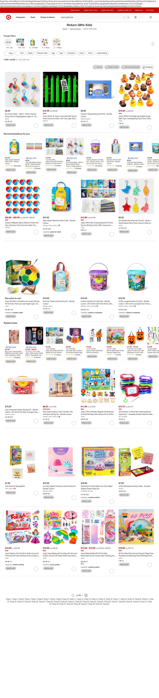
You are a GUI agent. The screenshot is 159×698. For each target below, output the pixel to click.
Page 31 (71, 601)
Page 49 (99, 604)
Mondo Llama (85, 119)
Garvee (7, 227)
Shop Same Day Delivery (99, 6)
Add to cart (10, 125)
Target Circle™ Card (90, 10)
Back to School (21, 1)
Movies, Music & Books (87, 4)
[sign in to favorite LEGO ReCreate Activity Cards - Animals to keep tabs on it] (149, 495)
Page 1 (8, 599)
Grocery (109, 1)
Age (53, 53)
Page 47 (84, 604)
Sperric (45, 121)
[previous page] (73, 595)
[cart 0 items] (150, 17)
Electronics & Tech (60, 4)
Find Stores (136, 6)
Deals (8, 6)
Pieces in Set (42, 53)
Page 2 (15, 599)
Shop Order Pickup (83, 6)
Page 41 (144, 601)
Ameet (121, 488)
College (30, 1)
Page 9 (59, 599)
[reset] (124, 17)
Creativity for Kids (87, 491)
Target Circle (127, 6)
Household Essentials (120, 1)
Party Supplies (101, 4)
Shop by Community (130, 4)
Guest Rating (102, 53)
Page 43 (55, 604)
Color (82, 53)
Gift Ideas (110, 4)
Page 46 (77, 604)
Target (64, 29)
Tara (6, 488)
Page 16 (109, 599)
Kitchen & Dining (82, 1)
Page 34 (93, 601)
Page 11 (73, 599)
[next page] (86, 595)
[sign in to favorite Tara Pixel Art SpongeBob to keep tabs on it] (36, 493)
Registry (112, 6)
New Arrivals (23, 6)
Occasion (71, 53)
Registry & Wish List (124, 10)
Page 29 (57, 601)
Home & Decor (70, 1)
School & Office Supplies (32, 4)
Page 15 (102, 599)
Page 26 (35, 601)
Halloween (37, 1)
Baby (131, 1)
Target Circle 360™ (107, 10)
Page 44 (62, 604)
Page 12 (80, 599)
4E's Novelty (123, 416)
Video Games (72, 4)
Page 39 (129, 601)
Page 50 (106, 604)
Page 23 (13, 601)
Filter (11, 53)
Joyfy (120, 121)
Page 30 (64, 601)
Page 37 (115, 601)
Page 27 (42, 601)
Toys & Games (47, 4)
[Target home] (8, 17)
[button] (31, 158)
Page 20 (138, 599)
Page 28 (49, 601)
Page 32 (78, 601)
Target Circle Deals (60, 6)
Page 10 (66, 599)
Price (90, 53)
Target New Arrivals (7, 1)
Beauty (135, 1)
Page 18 (123, 599)
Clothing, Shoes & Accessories (53, 1)
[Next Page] (152, 43)
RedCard (119, 6)
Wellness (19, 4)
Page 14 (95, 599)
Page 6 (40, 599)
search (128, 17)
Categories (20, 17)
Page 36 (107, 601)
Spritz (7, 119)
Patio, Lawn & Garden (97, 1)
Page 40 (136, 601)
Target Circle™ (75, 10)
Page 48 (91, 604)
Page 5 (34, 599)
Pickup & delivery (48, 17)
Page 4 (27, 599)
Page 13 (87, 599)
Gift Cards (118, 4)
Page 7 (46, 599)
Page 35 (100, 601)
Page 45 (70, 604)
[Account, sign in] (140, 17)
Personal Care (143, 1)
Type (61, 53)
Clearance (14, 6)
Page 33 (86, 601)
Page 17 (116, 599)
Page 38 (122, 601)
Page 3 (21, 599)
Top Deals (49, 6)
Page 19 (131, 599)
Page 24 (20, 601)
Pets (9, 4)
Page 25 (28, 601)
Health (13, 4)
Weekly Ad (71, 6)
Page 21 (145, 599)
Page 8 (52, 599)
